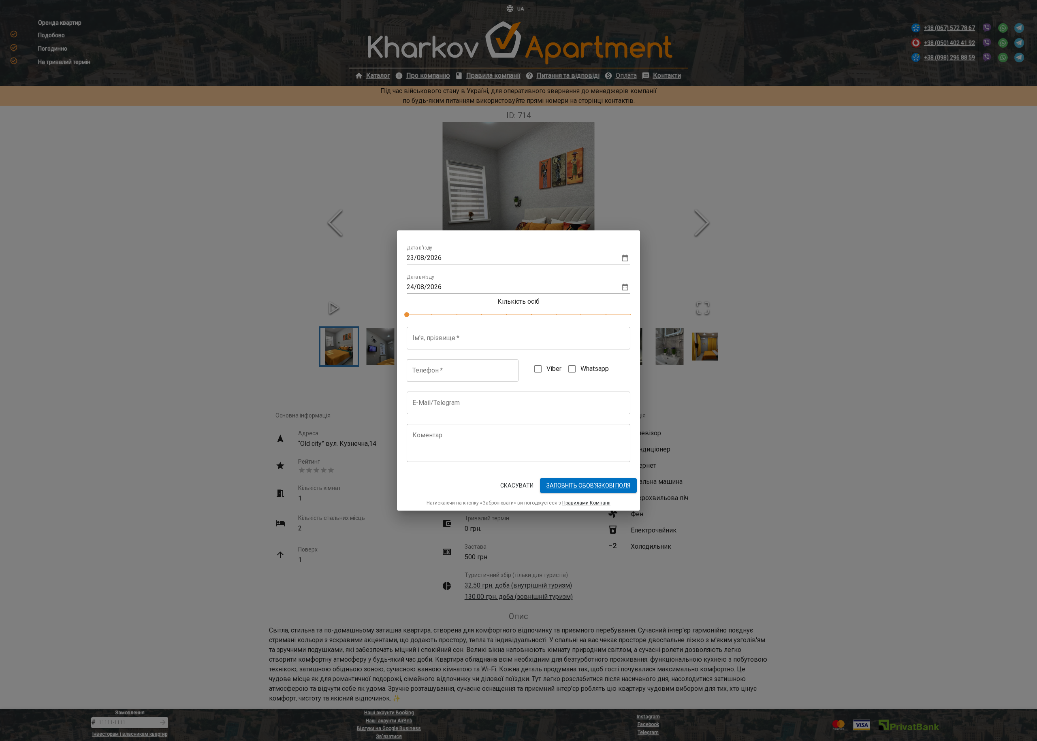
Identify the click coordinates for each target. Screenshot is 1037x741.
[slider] (406, 314)
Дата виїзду (420, 277)
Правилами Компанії (586, 503)
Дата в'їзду (419, 248)
